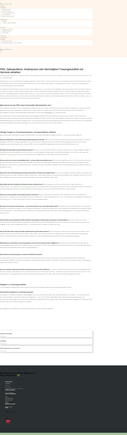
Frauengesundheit (7, 11)
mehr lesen (3, 336)
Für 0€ (3, 39)
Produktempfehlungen (8, 16)
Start (2, 6)
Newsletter (4, 37)
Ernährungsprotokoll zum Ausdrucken (12, 42)
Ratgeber (3, 7)
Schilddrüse (3, 341)
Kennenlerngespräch (8, 29)
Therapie (3, 27)
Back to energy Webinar (10, 23)
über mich (3, 36)
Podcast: (7, 388)
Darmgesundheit (7, 9)
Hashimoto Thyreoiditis (6, 333)
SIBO (6, 396)
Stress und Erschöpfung (9, 12)
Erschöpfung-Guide (7, 41)
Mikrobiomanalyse (7, 31)
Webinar (5, 21)
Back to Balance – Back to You (16, 388)
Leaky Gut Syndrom (9, 398)
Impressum (7, 385)
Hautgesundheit (7, 14)
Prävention (4, 19)
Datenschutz (8, 387)
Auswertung (6, 32)
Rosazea (7, 401)
